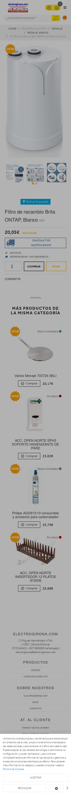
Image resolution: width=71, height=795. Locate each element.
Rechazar (24, 788)
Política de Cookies (13, 769)
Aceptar (35, 777)
